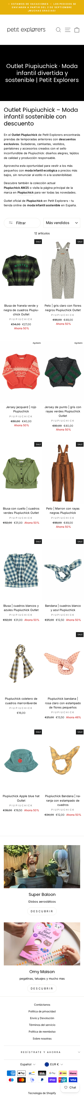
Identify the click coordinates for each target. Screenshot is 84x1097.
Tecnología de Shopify (42, 1093)
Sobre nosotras (42, 1038)
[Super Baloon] (42, 866)
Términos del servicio (42, 1025)
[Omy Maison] (42, 943)
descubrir (42, 911)
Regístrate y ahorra (41, 1052)
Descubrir (42, 988)
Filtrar (20, 223)
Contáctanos (42, 1004)
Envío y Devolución (42, 1018)
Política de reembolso (42, 1031)
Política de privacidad (42, 1011)
